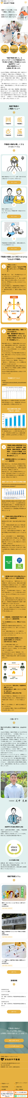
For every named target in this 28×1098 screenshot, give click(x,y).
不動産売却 (8, 123)
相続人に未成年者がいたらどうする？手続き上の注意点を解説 (14, 932)
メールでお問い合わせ (14, 1046)
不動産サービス (5, 1083)
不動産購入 (19, 123)
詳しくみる (14, 182)
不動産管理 (8, 135)
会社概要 (3, 1089)
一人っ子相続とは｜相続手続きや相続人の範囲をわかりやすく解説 (14, 961)
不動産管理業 (4, 1086)
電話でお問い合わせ (14, 1040)
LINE (20, 1096)
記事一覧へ (14, 972)
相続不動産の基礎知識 (7, 908)
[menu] (25, 2)
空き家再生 (19, 135)
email (20, 1092)
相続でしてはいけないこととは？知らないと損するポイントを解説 (14, 903)
